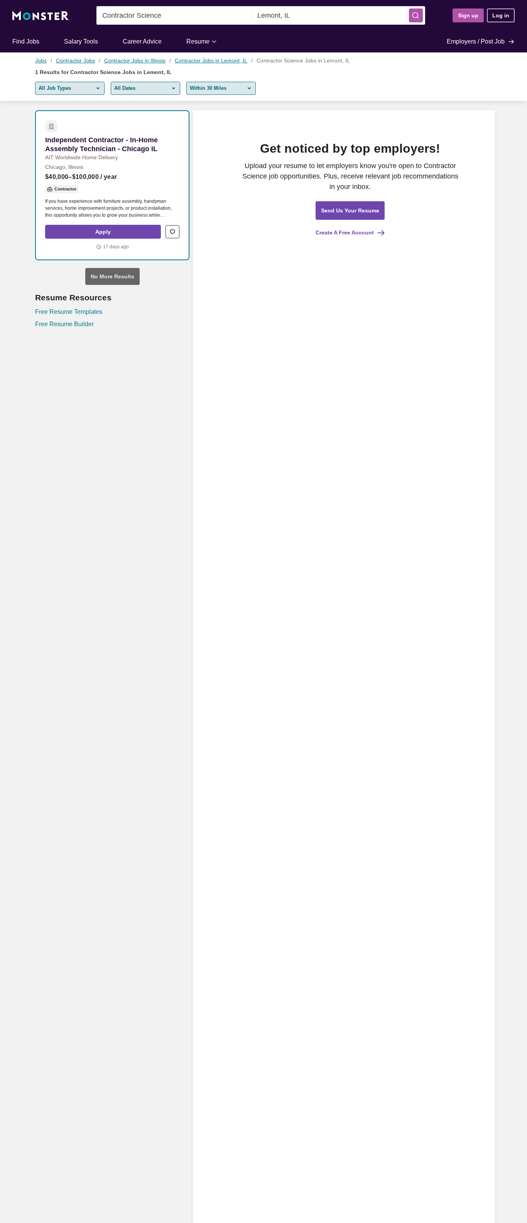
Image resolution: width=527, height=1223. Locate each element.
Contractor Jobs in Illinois (135, 60)
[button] (416, 15)
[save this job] (172, 231)
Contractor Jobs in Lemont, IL (211, 60)
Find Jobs (25, 41)
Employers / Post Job (476, 41)
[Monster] (40, 15)
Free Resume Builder (64, 324)
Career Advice (142, 41)
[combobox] (174, 15)
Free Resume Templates (68, 311)
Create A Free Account (345, 232)
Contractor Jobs (75, 60)
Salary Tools (81, 41)
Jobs (41, 60)
